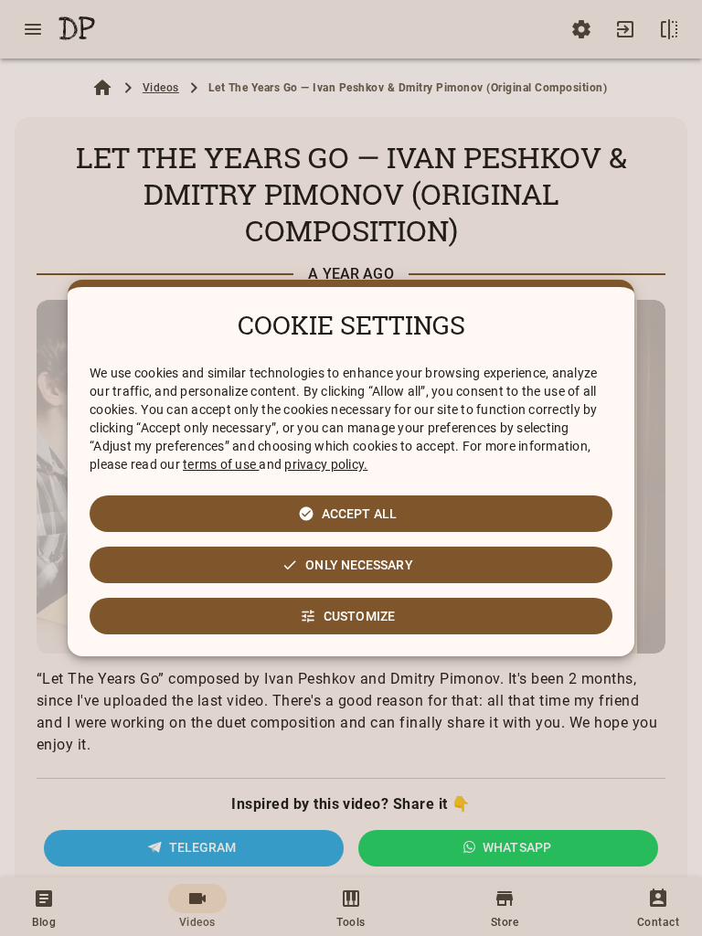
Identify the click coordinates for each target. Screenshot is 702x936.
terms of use (221, 464)
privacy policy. (325, 464)
